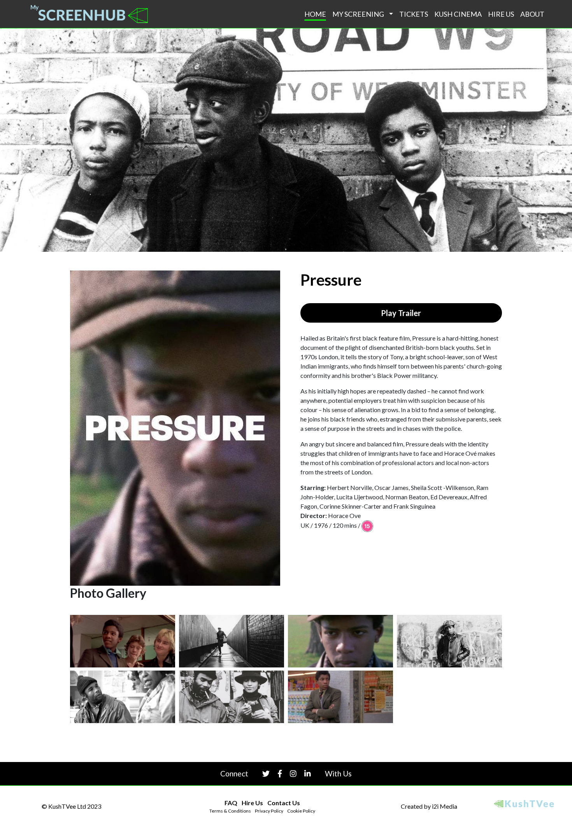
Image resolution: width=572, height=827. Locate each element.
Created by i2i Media (429, 806)
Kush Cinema (458, 14)
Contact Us (283, 802)
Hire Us (501, 14)
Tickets (413, 14)
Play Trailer (401, 313)
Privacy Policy (269, 811)
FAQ (231, 802)
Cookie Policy (301, 811)
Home (315, 14)
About (532, 14)
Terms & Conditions (230, 811)
